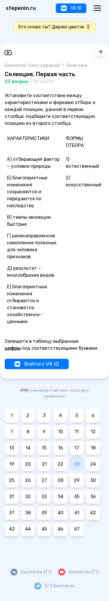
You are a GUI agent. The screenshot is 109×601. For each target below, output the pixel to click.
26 (28, 480)
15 (44, 448)
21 (44, 464)
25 (12, 480)
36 (93, 496)
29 (77, 480)
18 (93, 448)
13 (11, 448)
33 (44, 496)
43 (12, 529)
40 (60, 513)
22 (60, 464)
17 (76, 448)
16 (60, 448)
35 (76, 496)
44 (28, 529)
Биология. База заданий (33, 65)
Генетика (76, 65)
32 (28, 496)
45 (44, 529)
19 (11, 464)
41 (76, 513)
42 (93, 513)
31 (11, 496)
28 (60, 480)
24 (93, 464)
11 (77, 431)
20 (28, 464)
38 (28, 513)
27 (44, 480)
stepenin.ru (21, 8)
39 (44, 513)
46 (60, 529)
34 (60, 496)
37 (11, 513)
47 (77, 529)
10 (60, 431)
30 (93, 480)
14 (28, 448)
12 (93, 431)
